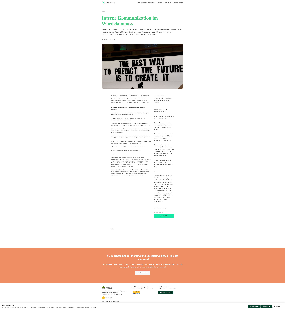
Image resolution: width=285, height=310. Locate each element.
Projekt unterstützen (142, 273)
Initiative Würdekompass (147, 2)
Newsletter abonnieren (166, 292)
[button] (148, 2)
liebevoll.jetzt (116, 301)
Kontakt (181, 2)
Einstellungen (277, 306)
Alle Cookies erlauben (254, 306)
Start (139, 2)
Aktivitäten (159, 2)
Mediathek (168, 2)
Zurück (103, 11)
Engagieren (175, 2)
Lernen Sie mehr (93, 307)
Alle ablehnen (266, 306)
